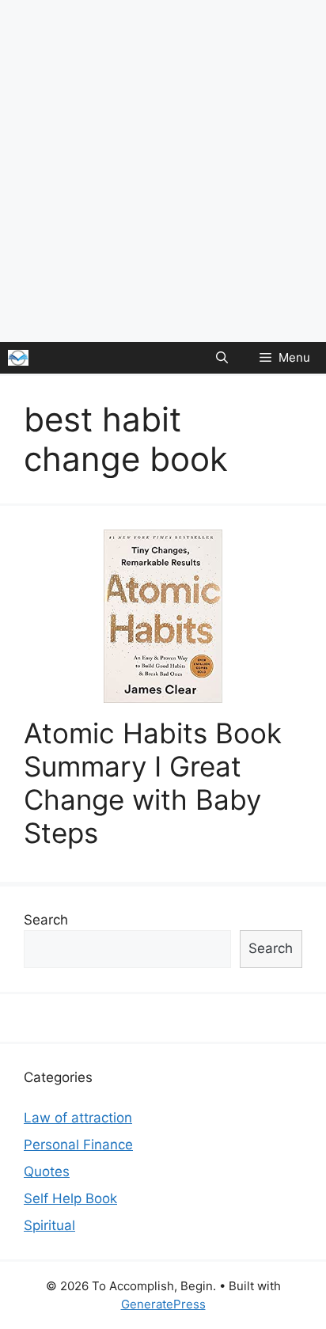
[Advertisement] (163, 171)
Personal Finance (78, 1144)
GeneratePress (163, 1304)
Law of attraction (78, 1118)
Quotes (47, 1171)
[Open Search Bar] (222, 358)
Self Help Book (70, 1198)
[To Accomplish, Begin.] (18, 358)
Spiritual (49, 1225)
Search (46, 920)
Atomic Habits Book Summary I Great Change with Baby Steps (153, 782)
